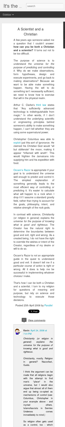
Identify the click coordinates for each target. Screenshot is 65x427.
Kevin (26, 330)
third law (41, 105)
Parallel (48, 305)
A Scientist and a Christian (31, 31)
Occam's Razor (22, 170)
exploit (17, 142)
